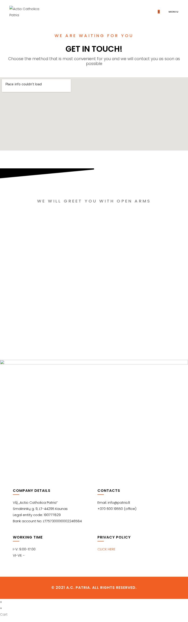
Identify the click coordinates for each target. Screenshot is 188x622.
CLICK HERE (106, 549)
